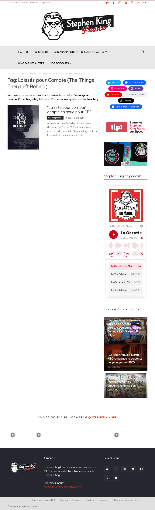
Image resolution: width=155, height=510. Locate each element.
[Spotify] (126, 2)
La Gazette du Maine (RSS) (42, 499)
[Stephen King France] (77, 25)
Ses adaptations (64, 51)
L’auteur (23, 51)
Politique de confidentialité (125, 499)
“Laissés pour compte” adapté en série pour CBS (69, 109)
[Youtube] (144, 2)
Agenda (64, 499)
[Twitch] (132, 2)
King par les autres (31, 63)
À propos (45, 2)
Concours (76, 499)
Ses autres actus (92, 51)
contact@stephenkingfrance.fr (62, 487)
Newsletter (89, 499)
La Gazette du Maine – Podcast (23, 2)
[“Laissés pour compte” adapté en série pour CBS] (26, 127)
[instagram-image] (12, 434)
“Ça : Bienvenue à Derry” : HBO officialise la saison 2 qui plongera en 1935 (125, 358)
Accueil (12, 73)
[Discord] (107, 2)
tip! (116, 127)
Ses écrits (42, 51)
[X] (138, 2)
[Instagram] (119, 2)
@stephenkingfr (102, 417)
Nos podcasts (59, 63)
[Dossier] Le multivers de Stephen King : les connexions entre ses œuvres (124, 383)
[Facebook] (113, 2)
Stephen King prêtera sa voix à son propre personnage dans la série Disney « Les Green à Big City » (124, 327)
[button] (142, 52)
